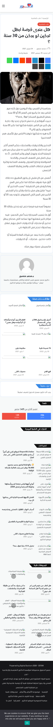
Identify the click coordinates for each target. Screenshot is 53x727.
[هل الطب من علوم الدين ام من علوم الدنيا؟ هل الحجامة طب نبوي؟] (39, 576)
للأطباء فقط (40, 696)
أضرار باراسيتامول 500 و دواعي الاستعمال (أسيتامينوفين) (41, 322)
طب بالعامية (36, 18)
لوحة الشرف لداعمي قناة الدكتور (21, 696)
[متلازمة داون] (13, 339)
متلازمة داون (20, 348)
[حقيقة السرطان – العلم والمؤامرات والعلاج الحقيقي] (13, 605)
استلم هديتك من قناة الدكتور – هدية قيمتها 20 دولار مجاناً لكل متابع (39, 618)
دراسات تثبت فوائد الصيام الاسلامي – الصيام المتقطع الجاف (40, 647)
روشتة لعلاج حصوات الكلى (24, 534)
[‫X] (28, 287)
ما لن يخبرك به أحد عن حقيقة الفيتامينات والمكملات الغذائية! (14, 588)
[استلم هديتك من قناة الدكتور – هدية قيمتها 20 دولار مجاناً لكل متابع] (39, 605)
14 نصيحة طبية (45, 348)
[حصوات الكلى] (13, 362)
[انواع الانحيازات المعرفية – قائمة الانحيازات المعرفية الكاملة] (13, 634)
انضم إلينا (16, 701)
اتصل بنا (9, 701)
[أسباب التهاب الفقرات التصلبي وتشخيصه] (43, 513)
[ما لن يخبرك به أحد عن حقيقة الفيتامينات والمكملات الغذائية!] (13, 576)
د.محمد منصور (42, 49)
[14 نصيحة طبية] (39, 339)
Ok (27, 723)
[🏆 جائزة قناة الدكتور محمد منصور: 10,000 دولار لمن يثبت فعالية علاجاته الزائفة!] (43, 472)
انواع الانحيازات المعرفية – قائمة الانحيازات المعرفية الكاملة (15, 647)
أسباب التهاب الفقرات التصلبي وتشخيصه (18, 509)
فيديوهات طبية (11, 692)
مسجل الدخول (34, 392)
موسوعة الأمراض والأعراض (29, 692)
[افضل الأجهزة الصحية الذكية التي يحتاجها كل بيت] (43, 501)
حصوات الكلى (20, 372)
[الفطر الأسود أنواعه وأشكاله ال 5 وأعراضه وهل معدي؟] (13, 310)
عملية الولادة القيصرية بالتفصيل (21, 522)
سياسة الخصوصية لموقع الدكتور (34, 701)
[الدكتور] (26, 6)
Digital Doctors (26, 666)
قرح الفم (47, 372)
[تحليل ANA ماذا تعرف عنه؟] (43, 550)
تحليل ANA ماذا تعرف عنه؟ (23, 546)
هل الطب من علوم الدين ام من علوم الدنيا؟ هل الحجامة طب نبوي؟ (40, 588)
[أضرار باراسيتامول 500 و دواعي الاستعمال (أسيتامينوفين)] (39, 310)
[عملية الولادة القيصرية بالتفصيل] (43, 525)
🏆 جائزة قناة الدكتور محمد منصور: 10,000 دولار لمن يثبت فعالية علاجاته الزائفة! (19, 468)
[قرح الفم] (39, 362)
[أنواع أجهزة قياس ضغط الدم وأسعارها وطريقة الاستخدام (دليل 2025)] (43, 488)
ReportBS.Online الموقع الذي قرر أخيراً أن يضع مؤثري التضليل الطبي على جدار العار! (18, 454)
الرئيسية (45, 18)
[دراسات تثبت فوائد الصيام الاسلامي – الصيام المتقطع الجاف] (39, 634)
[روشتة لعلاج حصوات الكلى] (43, 537)
